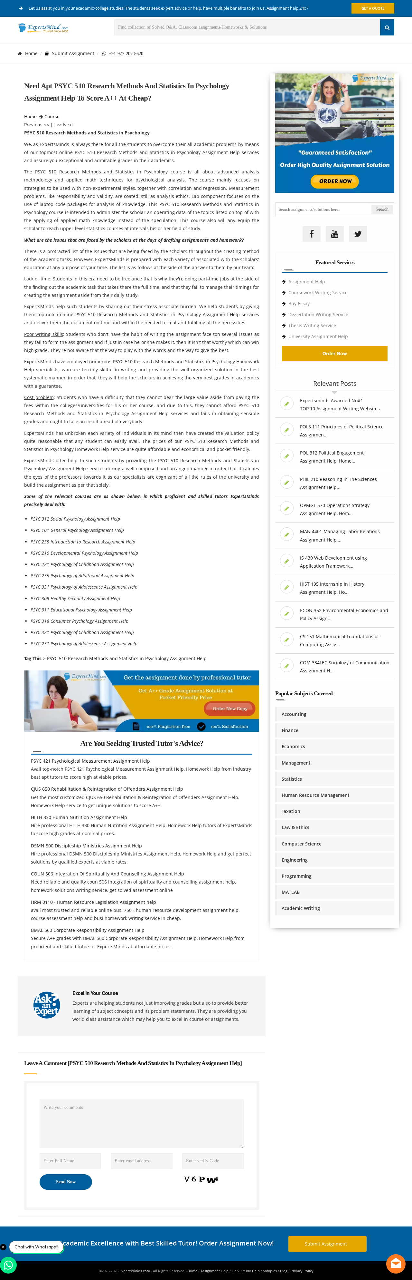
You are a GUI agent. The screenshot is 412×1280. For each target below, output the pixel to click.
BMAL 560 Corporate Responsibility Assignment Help (88, 930)
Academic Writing (301, 908)
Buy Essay (299, 303)
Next (68, 125)
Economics (293, 746)
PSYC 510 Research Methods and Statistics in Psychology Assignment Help (127, 658)
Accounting (294, 714)
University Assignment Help (318, 336)
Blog (283, 1270)
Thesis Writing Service (312, 325)
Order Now (335, 353)
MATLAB (291, 892)
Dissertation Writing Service (318, 314)
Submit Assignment (73, 53)
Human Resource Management (316, 795)
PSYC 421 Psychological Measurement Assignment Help (90, 761)
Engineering (295, 860)
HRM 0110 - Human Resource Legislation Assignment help (93, 902)
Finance (290, 730)
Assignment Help (306, 281)
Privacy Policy (302, 1270)
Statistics (292, 779)
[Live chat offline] (396, 1264)
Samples (270, 1270)
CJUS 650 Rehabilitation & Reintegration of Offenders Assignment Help (107, 789)
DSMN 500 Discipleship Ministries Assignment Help (86, 846)
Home (31, 53)
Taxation (291, 811)
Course (52, 116)
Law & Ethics (295, 827)
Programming (297, 876)
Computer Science (302, 844)
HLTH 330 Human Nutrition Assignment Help (79, 817)
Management (296, 763)
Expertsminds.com (135, 1270)
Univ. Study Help (246, 1270)
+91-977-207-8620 (124, 53)
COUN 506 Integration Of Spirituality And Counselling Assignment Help (107, 874)
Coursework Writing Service (318, 292)
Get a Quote (372, 8)
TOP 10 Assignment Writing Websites (340, 408)
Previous (33, 125)
